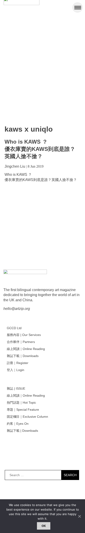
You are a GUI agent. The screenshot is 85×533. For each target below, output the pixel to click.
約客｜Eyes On (18, 423)
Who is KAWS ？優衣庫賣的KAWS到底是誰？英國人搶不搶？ (40, 149)
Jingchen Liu (15, 166)
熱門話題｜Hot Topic (21, 402)
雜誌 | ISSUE (16, 388)
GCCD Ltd (14, 328)
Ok (43, 526)
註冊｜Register (17, 363)
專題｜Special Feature (23, 409)
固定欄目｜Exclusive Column (27, 416)
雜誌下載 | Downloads (22, 430)
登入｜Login (15, 370)
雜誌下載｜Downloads (23, 356)
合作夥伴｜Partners (21, 342)
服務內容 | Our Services (24, 335)
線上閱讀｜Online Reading (26, 349)
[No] (79, 516)
